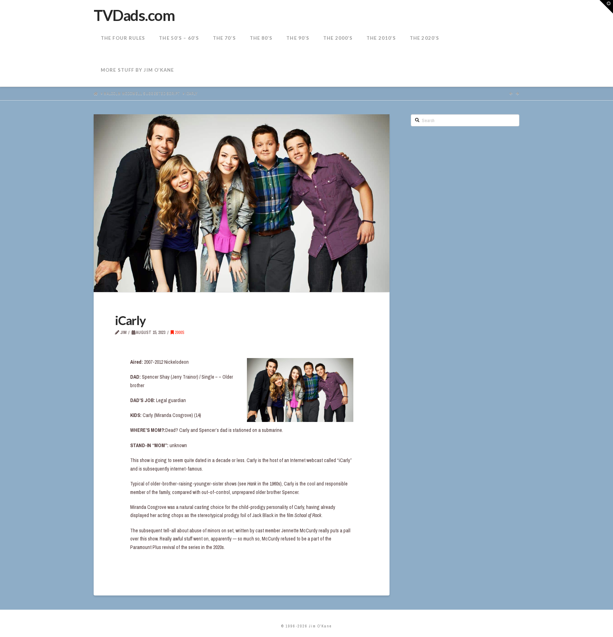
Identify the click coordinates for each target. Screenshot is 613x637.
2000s (179, 332)
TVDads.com (134, 15)
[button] (606, 6)
